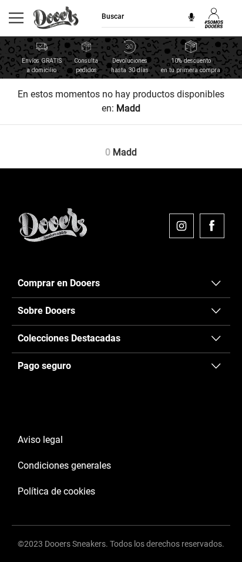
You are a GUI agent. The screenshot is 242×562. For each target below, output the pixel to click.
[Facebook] (212, 226)
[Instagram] (181, 226)
